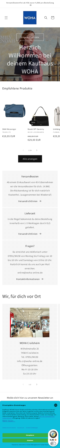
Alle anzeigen (30, 158)
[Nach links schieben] (23, 150)
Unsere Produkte (30, 37)
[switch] (53, 443)
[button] (6, 17)
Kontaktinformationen (28, 279)
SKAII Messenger (9, 129)
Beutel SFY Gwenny (36, 129)
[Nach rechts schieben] (36, 150)
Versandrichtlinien (28, 201)
